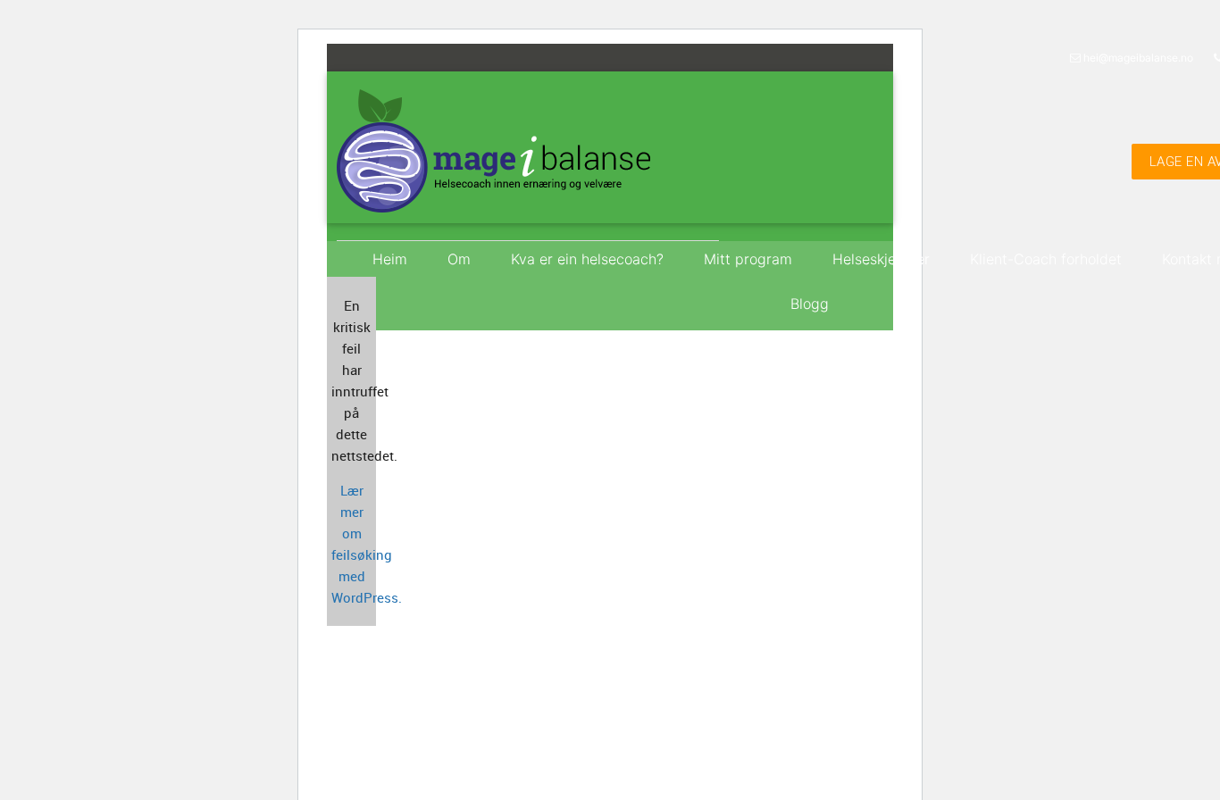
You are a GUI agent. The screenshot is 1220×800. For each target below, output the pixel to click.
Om (459, 259)
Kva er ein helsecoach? (587, 259)
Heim (389, 259)
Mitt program (748, 259)
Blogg (809, 303)
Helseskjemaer (881, 259)
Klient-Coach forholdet (1046, 259)
